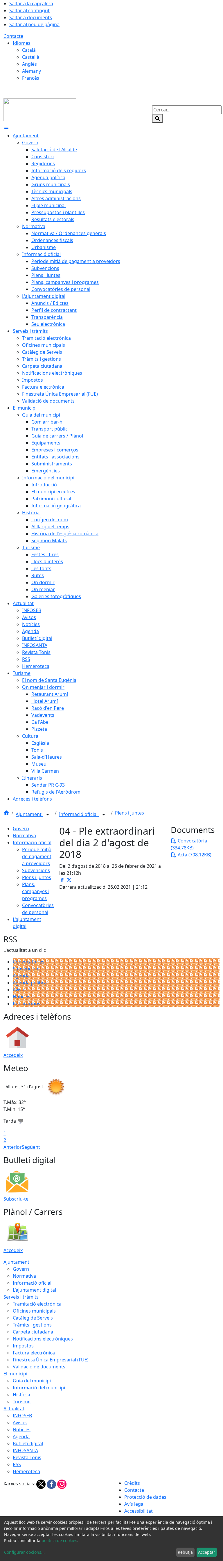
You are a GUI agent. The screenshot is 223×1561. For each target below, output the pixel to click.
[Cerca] (157, 118)
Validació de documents (39, 1366)
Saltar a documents (30, 17)
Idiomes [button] (21, 43)
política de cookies (59, 1540)
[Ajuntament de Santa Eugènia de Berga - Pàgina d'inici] (39, 109)
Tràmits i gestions (32, 1325)
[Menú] (6, 128)
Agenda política (30, 982)
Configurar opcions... (24, 1552)
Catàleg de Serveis (33, 1318)
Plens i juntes (129, 813)
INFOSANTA (25, 1450)
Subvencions (36, 870)
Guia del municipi (32, 1380)
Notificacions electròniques (43, 1339)
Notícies (21, 996)
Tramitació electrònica (37, 1304)
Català (29, 50)
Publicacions (26, 1003)
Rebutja (185, 1552)
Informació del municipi (39, 1387)
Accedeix (13, 1055)
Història (21, 1394)
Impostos (23, 1346)
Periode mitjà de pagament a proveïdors (36, 856)
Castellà (30, 57)
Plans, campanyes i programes (35, 891)
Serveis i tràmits (21, 1297)
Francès (30, 78)
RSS (17, 1464)
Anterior (12, 1147)
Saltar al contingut (29, 10)
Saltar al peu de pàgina (34, 24)
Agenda (21, 975)
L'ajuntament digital (34, 1290)
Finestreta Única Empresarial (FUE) (51, 1359)
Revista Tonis (27, 1457)
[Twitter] (41, 1484)
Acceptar (206, 1552)
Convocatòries (28, 962)
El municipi (15, 1373)
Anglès (29, 64)
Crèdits (132, 1483)
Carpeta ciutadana (33, 1332)
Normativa (24, 835)
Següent (31, 1147)
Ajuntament (29, 814)
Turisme (21, 1401)
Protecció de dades (145, 1497)
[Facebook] (52, 1484)
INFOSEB (22, 1415)
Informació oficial (79, 814)
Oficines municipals (34, 1311)
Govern (21, 828)
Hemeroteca (26, 1471)
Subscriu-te (15, 1199)
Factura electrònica (34, 1353)
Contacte (13, 36)
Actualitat (13, 1408)
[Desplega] (48, 814)
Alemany (31, 71)
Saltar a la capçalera (31, 3)
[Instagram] (61, 1484)
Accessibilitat (138, 1511)
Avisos (20, 989)
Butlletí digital (28, 1443)
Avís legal (134, 1504)
